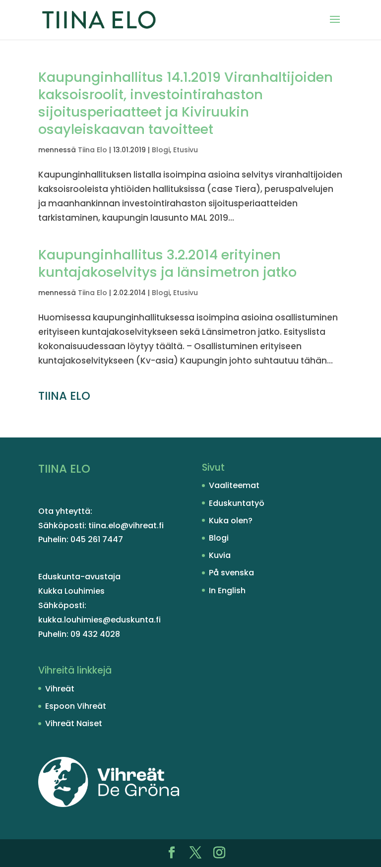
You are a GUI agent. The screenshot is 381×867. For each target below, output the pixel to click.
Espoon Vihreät (75, 706)
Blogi (161, 150)
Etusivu (185, 150)
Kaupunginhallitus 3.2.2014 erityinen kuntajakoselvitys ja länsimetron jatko (167, 263)
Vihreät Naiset (73, 723)
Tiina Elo (92, 150)
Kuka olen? (231, 520)
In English (227, 590)
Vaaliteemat (234, 485)
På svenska (231, 572)
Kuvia (220, 555)
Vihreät (59, 688)
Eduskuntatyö (236, 503)
